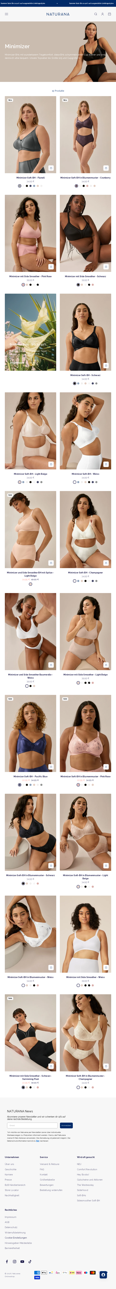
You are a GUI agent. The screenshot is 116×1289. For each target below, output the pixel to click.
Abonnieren (86, 653)
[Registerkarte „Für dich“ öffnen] (103, 1274)
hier (91, 672)
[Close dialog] (110, 615)
